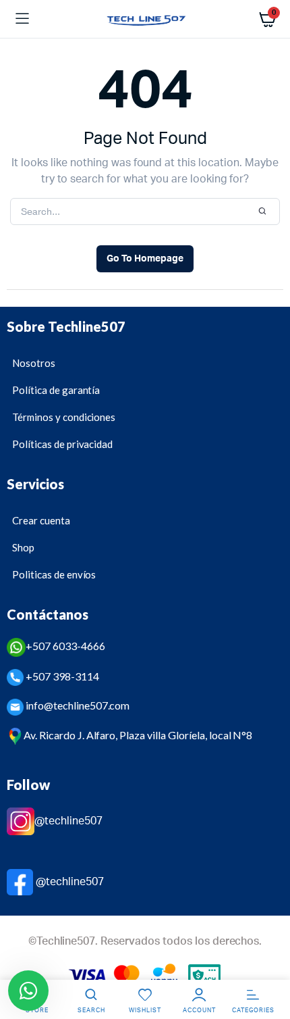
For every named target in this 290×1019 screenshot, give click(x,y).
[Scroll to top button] (268, 964)
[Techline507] (145, 19)
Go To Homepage (145, 259)
